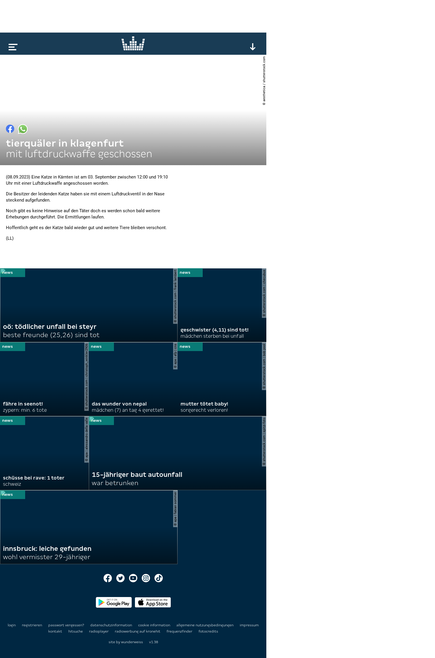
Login (12, 625)
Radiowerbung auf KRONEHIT (138, 631)
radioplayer (99, 631)
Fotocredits (208, 631)
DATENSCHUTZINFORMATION (111, 625)
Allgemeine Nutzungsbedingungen (205, 625)
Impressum (249, 625)
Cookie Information (154, 625)
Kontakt (55, 631)
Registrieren (32, 625)
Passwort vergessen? (66, 625)
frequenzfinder (180, 631)
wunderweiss (132, 642)
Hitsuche (76, 631)
